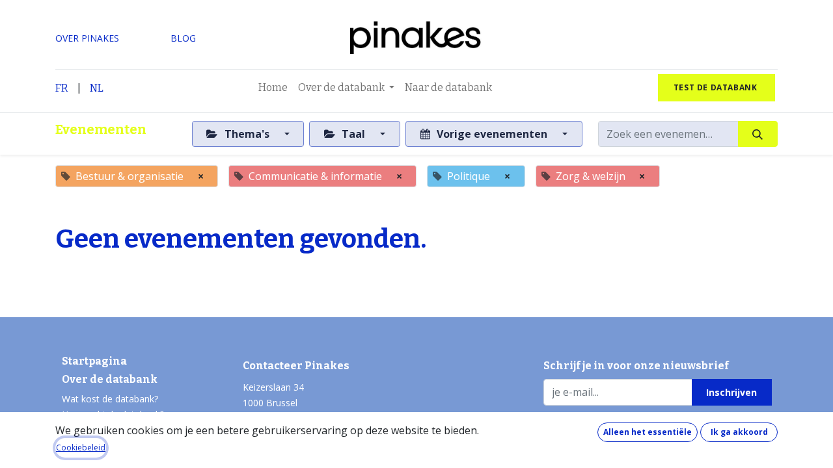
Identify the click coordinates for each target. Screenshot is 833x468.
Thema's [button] (247, 134)
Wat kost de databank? (110, 399)
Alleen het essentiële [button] (647, 431)
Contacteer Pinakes (296, 365)
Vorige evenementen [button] (492, 134)
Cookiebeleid (80, 447)
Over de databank (109, 379)
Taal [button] (353, 134)
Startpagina (94, 361)
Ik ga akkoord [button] (739, 431)
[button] (732, 392)
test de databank (716, 87)
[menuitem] (273, 88)
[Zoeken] (758, 134)
